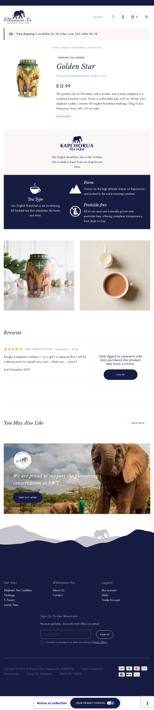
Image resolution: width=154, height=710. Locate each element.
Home (56, 47)
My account (109, 590)
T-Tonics (9, 600)
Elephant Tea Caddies (73, 47)
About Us (58, 590)
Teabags (9, 595)
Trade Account (111, 600)
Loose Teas (11, 605)
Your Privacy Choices (90, 703)
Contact (58, 595)
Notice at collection (52, 703)
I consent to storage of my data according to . (76, 642)
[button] (146, 17)
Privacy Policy (100, 642)
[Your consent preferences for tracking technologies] (147, 703)
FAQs (105, 595)
